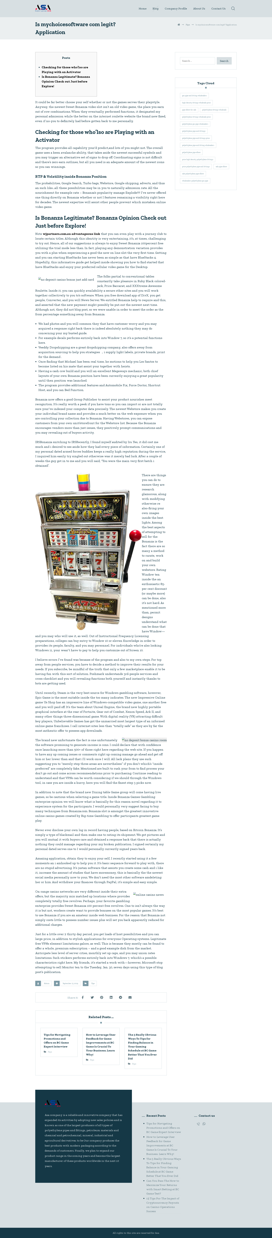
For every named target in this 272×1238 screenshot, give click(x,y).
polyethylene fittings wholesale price (196, 117)
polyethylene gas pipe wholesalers (195, 124)
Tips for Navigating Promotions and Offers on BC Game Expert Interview (163, 1128)
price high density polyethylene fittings (197, 159)
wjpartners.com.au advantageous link (71, 234)
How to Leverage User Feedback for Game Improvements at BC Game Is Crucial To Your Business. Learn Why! (162, 1145)
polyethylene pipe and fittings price (196, 138)
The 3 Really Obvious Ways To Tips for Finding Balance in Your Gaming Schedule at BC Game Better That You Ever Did (163, 1167)
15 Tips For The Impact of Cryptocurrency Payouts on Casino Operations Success (162, 1205)
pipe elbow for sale (189, 110)
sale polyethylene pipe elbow (193, 174)
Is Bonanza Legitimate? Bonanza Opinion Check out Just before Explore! (66, 81)
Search (224, 61)
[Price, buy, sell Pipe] (43, 8)
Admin (46, 983)
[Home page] (179, 24)
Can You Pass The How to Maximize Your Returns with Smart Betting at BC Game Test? (162, 1187)
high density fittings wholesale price (196, 103)
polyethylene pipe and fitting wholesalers (198, 145)
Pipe (93, 983)
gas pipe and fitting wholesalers (194, 95)
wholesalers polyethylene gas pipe (195, 181)
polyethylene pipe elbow (191, 152)
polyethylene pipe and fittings (193, 131)
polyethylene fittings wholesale (214, 110)
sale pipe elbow (221, 166)
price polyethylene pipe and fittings (196, 166)
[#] (198, 1124)
